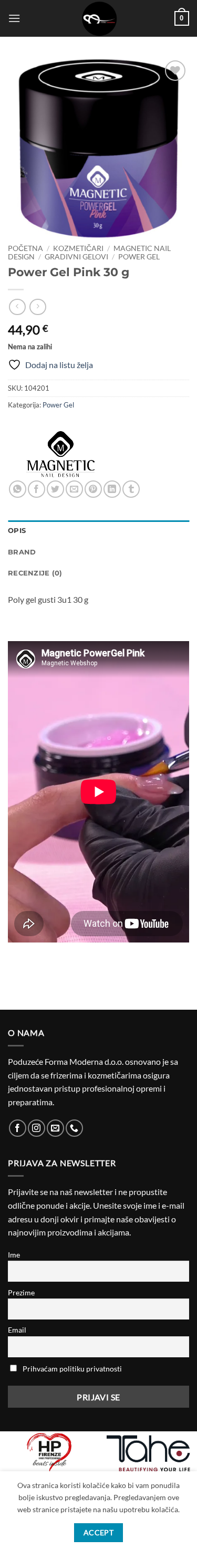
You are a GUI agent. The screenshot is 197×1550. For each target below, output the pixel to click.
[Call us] (74, 1128)
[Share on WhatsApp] (17, 489)
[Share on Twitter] (55, 489)
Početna (25, 248)
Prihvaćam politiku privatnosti (72, 1368)
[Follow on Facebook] (17, 1128)
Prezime (21, 1292)
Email (17, 1329)
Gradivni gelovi (76, 257)
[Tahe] (148, 1453)
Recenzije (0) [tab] (35, 573)
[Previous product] (37, 307)
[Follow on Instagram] (36, 1128)
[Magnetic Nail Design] (60, 454)
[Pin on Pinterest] (93, 489)
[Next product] (17, 307)
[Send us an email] (55, 1128)
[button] (14, 18)
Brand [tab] (22, 552)
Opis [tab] (17, 531)
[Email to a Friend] (74, 489)
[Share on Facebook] (36, 489)
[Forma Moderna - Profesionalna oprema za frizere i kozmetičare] (98, 18)
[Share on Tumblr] (131, 489)
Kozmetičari (78, 248)
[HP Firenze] (49, 1453)
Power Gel (139, 257)
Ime (14, 1254)
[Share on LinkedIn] (112, 489)
